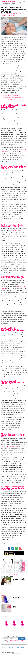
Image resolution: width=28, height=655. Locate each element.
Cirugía (5, 616)
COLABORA (12, 647)
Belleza (10, 650)
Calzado (15, 650)
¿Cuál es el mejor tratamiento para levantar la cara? (13, 98)
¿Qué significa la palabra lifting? (12, 95)
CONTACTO (4, 650)
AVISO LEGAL (20, 647)
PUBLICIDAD (4, 647)
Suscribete (22, 638)
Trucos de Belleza (11, 542)
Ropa (20, 650)
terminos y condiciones (14, 640)
